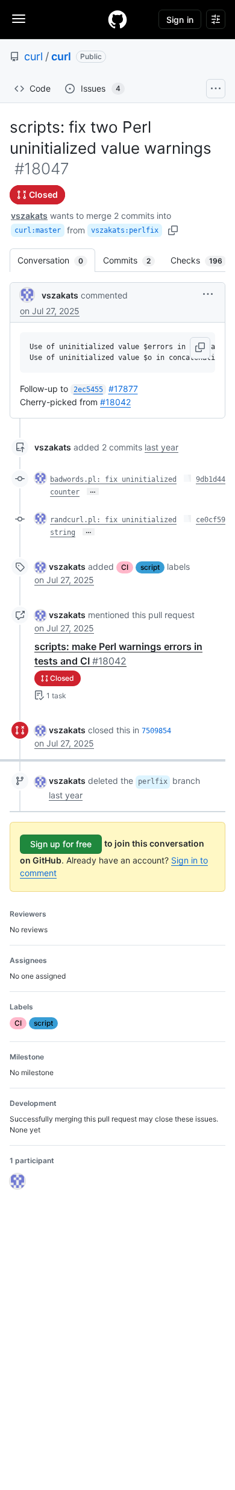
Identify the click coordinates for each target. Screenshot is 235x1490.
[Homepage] (117, 19)
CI (124, 567)
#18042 (115, 402)
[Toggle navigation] (19, 19)
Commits (133, 260)
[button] (208, 294)
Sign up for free (61, 844)
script (150, 567)
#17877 (123, 389)
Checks (202, 260)
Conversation (56, 260)
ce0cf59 (210, 520)
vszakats (29, 215)
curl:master (37, 230)
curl (33, 56)
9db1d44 (210, 479)
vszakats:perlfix (124, 230)
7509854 (156, 731)
